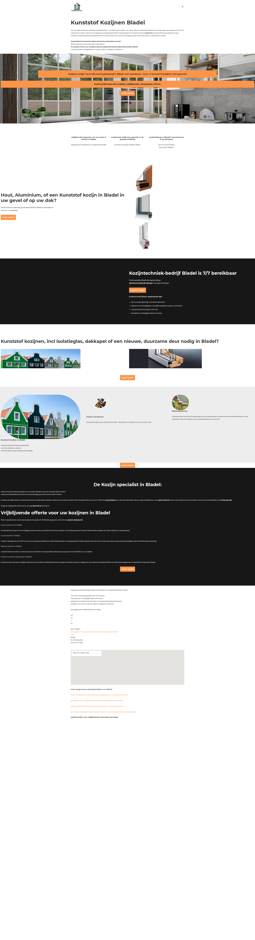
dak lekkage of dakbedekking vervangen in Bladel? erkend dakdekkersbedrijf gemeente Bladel (103, 712)
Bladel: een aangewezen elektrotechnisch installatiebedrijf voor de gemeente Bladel (99, 695)
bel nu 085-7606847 (138, 290)
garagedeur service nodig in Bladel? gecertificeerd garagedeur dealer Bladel (96, 700)
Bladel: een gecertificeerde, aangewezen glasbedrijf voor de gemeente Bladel (97, 706)
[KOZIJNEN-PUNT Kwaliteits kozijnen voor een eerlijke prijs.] (77, 6)
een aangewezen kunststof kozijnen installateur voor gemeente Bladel (94, 632)
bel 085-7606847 (128, 93)
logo (72, 634)
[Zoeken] (182, 6)
